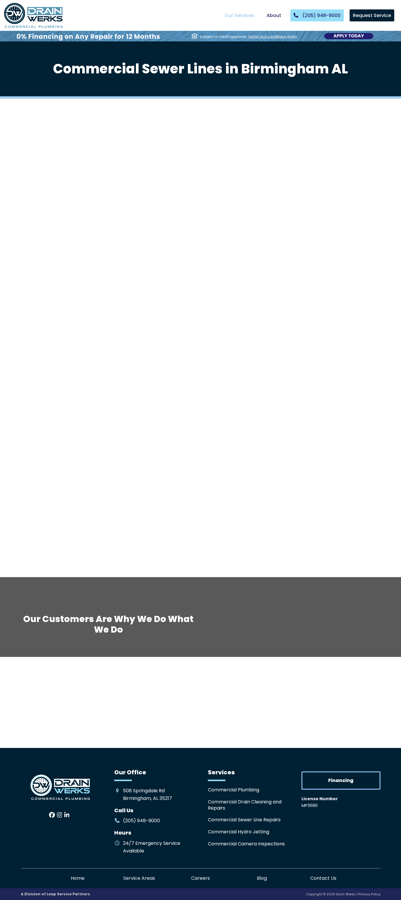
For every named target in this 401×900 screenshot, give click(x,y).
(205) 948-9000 (294, 275)
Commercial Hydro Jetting (238, 831)
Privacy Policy (369, 894)
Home (78, 878)
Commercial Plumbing (233, 789)
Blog (262, 878)
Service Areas (139, 878)
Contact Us (323, 878)
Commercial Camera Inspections (246, 843)
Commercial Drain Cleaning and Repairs (245, 804)
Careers (200, 878)
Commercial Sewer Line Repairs (244, 819)
